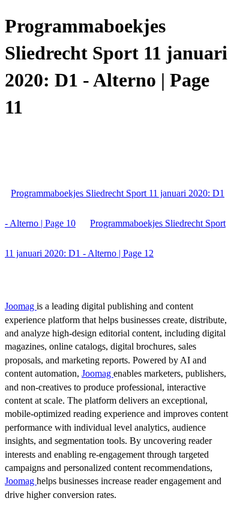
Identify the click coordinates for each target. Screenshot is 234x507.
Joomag (21, 306)
